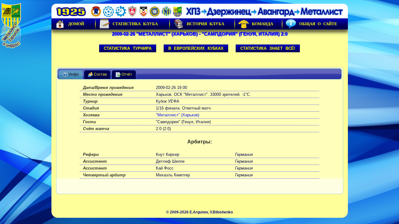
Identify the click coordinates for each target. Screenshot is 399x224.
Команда (262, 23)
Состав (100, 74)
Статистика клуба (135, 23)
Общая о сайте (318, 23)
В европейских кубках (196, 48)
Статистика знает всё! (267, 48)
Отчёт (126, 74)
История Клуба (205, 23)
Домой (76, 23)
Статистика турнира (127, 48)
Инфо (73, 74)
